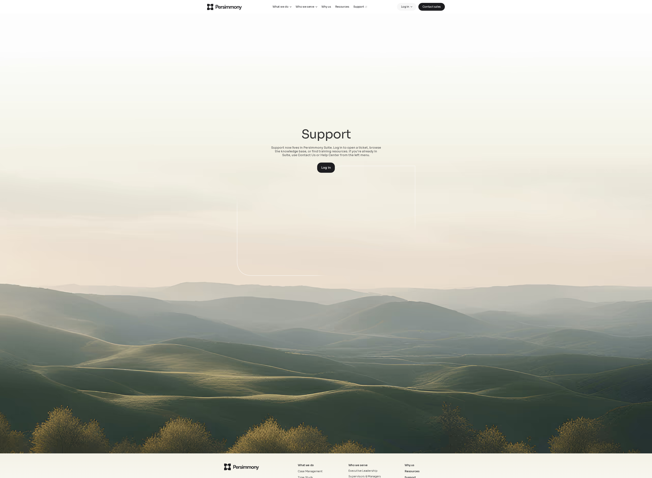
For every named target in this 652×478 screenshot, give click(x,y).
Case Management (310, 471)
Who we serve (305, 6)
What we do (280, 6)
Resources (412, 471)
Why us (409, 465)
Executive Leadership (362, 471)
